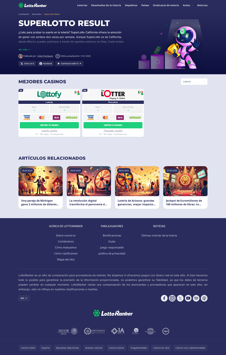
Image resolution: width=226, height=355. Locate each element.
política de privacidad (112, 253)
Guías (186, 5)
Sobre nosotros (66, 235)
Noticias (202, 5)
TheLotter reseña (113, 130)
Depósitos (131, 5)
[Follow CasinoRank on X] (180, 298)
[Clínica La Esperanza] (150, 331)
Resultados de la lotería (106, 5)
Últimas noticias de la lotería (159, 235)
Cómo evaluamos (66, 247)
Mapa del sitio (66, 259)
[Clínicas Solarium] (135, 331)
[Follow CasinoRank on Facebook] (164, 298)
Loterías (82, 5)
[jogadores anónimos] (118, 331)
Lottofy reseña (49, 130)
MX (22, 298)
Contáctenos (66, 241)
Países (145, 5)
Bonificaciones (112, 235)
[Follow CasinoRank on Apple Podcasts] (204, 298)
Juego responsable (112, 247)
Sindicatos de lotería (166, 5)
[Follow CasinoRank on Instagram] (172, 298)
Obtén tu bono (49, 125)
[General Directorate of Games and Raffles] (67, 331)
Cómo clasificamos (66, 253)
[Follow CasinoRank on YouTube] (188, 298)
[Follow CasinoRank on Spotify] (196, 298)
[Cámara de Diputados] (94, 331)
